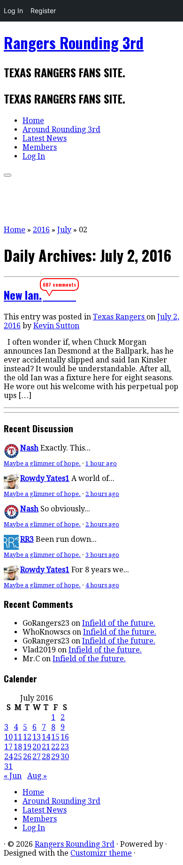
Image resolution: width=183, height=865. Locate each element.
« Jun (13, 775)
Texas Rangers (119, 316)
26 (27, 756)
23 (65, 746)
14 (46, 736)
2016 (41, 229)
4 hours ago (102, 585)
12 (27, 736)
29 (55, 756)
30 (65, 756)
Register (43, 11)
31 (8, 766)
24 (8, 756)
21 (46, 746)
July (64, 229)
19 (27, 746)
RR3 (27, 539)
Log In (13, 11)
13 (36, 736)
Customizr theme (101, 853)
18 (18, 746)
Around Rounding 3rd (61, 129)
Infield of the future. (118, 623)
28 (46, 756)
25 (18, 756)
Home (33, 120)
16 (65, 736)
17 (8, 746)
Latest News (45, 138)
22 (55, 746)
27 (36, 756)
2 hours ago (102, 493)
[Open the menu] (7, 175)
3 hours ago (102, 554)
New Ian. (23, 294)
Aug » (37, 775)
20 (36, 746)
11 (18, 736)
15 (55, 736)
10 (8, 736)
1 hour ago (101, 463)
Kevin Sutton (56, 325)
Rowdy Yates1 (44, 478)
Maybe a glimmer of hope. (42, 463)
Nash (29, 448)
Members (40, 147)
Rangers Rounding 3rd (74, 42)
